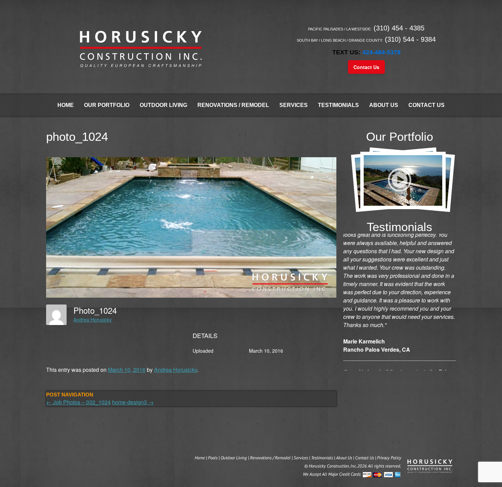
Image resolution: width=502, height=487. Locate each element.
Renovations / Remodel (233, 105)
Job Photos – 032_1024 (78, 402)
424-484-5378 (381, 52)
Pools (213, 458)
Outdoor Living (163, 105)
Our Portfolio (106, 105)
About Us (383, 105)
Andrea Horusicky (92, 319)
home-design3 (133, 402)
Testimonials (338, 105)
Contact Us (366, 67)
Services (293, 105)
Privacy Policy (389, 458)
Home (65, 105)
